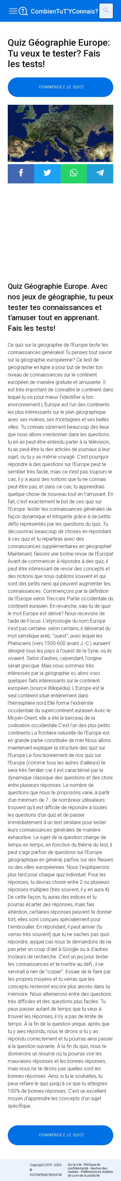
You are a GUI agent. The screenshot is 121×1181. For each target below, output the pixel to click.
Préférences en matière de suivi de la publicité (90, 1173)
